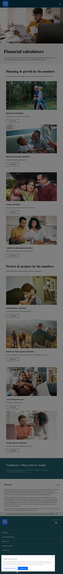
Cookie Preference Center (10, 568)
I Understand (23, 568)
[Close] (52, 556)
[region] (28, 563)
